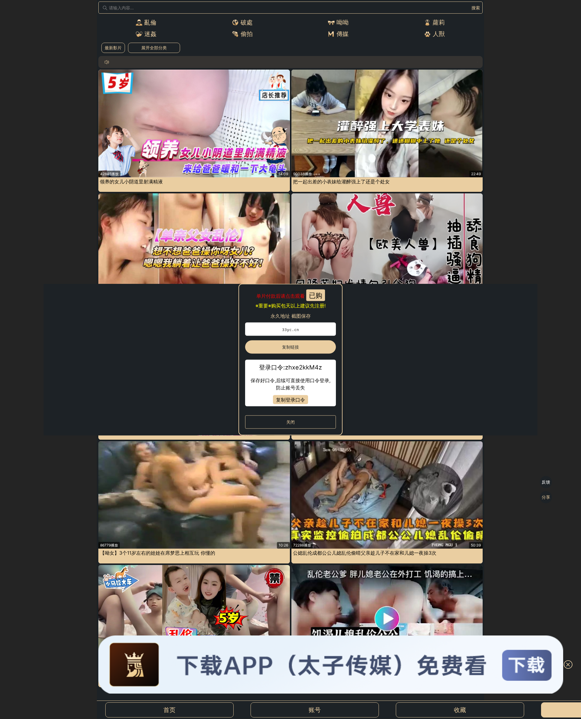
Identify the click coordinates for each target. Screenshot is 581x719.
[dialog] (290, 359)
